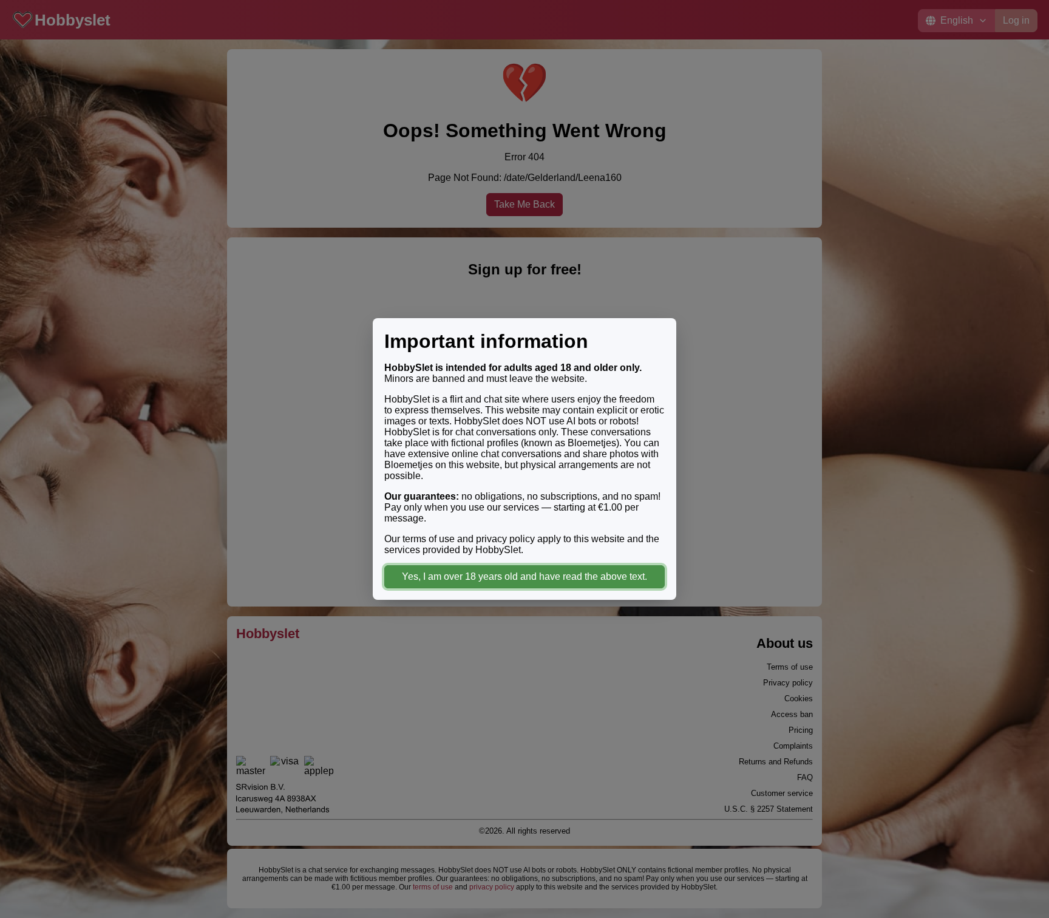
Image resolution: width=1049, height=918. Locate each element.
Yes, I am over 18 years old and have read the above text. (524, 576)
